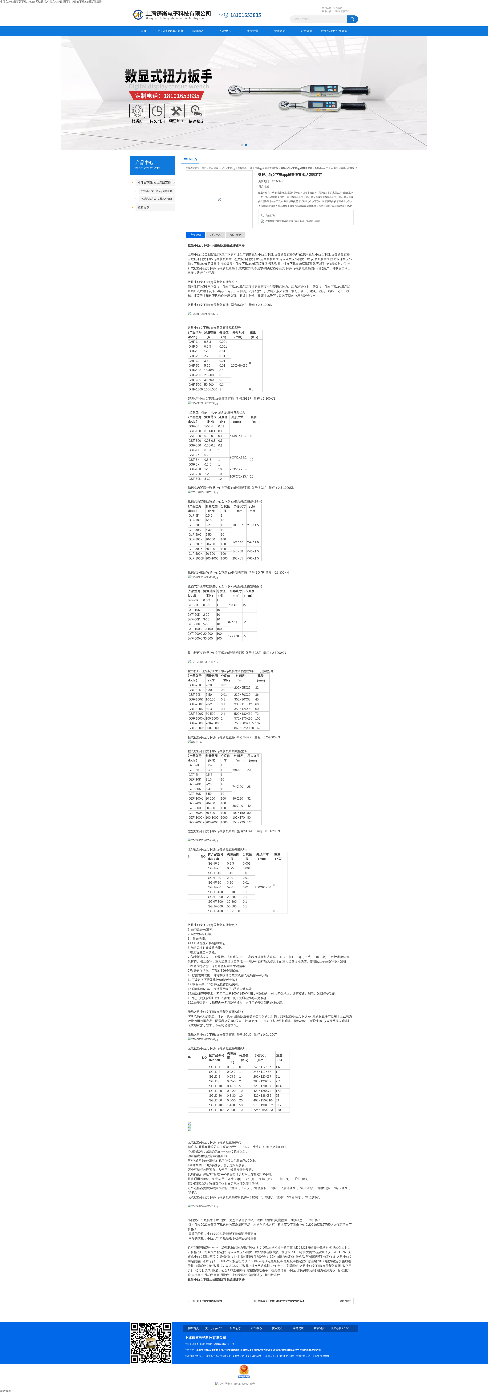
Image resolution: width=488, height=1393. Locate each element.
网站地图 (5, 1391)
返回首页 (326, 8)
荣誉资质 (279, 31)
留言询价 (235, 234)
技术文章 (252, 31)
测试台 (276, 1350)
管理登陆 (324, 1356)
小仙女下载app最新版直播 (209, 1350)
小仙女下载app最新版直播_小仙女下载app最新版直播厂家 (250, 168)
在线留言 (337, 8)
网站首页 (193, 1328)
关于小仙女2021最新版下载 (170, 33)
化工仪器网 (313, 1356)
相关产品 (215, 234)
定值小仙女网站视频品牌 (209, 1301)
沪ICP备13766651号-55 (253, 1356)
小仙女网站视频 (232, 1350)
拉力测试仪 (267, 1350)
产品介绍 (195, 234)
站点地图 (290, 1356)
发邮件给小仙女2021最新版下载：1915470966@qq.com (292, 221)
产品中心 (225, 31)
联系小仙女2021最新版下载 (336, 11)
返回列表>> (346, 1301)
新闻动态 (198, 31)
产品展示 (213, 168)
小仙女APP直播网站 (250, 1350)
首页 (143, 31)
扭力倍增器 (286, 1350)
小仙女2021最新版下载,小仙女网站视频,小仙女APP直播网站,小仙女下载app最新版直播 (51, 1)
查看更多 (143, 207)
